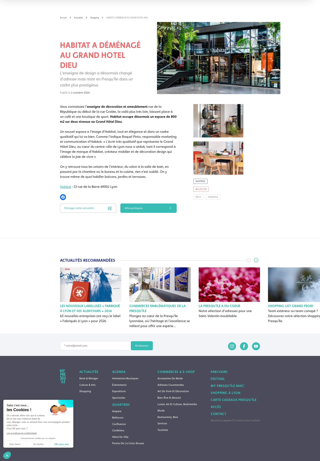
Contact (218, 414)
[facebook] (244, 346)
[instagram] (232, 346)
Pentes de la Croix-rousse (128, 443)
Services (162, 423)
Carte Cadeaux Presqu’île (233, 400)
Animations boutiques (125, 378)
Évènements (119, 384)
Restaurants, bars (168, 417)
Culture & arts (87, 384)
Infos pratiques (133, 208)
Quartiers (121, 405)
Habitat (65, 187)
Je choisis (38, 444)
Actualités (88, 372)
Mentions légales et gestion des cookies (235, 420)
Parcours (219, 372)
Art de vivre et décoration (173, 391)
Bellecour (117, 417)
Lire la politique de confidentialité (22, 433)
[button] (256, 260)
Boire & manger (88, 378)
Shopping (85, 391)
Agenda (119, 372)
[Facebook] (63, 197)
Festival (218, 379)
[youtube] (256, 346)
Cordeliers (118, 430)
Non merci (15, 444)
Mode (161, 410)
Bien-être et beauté (169, 397)
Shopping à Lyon (225, 393)
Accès (216, 407)
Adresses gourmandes (171, 384)
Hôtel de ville (120, 436)
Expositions (119, 391)
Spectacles (118, 397)
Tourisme (163, 429)
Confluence (119, 424)
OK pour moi (61, 444)
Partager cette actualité (79, 208)
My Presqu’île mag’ (228, 386)
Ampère (117, 411)
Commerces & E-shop (176, 372)
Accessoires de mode (170, 378)
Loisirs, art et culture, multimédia (177, 404)
